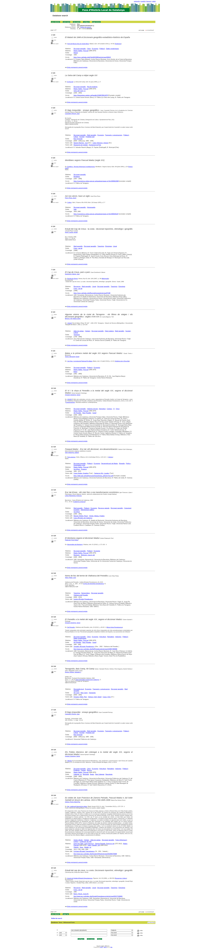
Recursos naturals (103, 508)
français (148, 1)
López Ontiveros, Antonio (100, 143)
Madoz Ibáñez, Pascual (81, 51)
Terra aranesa (71, 457)
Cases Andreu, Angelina (81, 473)
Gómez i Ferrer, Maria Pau (72, 802)
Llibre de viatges (79, 331)
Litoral (115, 246)
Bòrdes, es (87, 847)
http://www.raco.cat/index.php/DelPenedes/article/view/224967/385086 (95, 649)
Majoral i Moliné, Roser (81, 516)
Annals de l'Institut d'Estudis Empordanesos (79, 878)
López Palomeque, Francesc (73, 495)
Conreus (109, 409)
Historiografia (91, 207)
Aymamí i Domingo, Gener (72, 395)
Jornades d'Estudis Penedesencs (84, 646)
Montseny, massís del (88, 555)
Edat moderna (109, 331)
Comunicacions (70, 402)
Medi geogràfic (91, 135)
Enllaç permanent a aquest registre (77, 67)
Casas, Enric (107, 697)
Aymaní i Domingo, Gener (72, 756)
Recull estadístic (92, 87)
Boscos (89, 770)
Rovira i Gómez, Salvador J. (73, 672)
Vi (114, 409)
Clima (89, 48)
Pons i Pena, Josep (70, 198)
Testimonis (118, 44)
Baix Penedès (87, 413)
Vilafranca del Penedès (81, 595)
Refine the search (86, 27)
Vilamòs (76, 847)
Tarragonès (92, 693)
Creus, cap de (78, 248)
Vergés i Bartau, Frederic (97, 516)
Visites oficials (78, 840)
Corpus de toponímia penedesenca (93, 583)
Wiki (111, 947)
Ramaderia (110, 637)
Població (102, 48)
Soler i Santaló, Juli (94, 845)
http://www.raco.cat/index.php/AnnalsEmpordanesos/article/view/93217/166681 (98, 896)
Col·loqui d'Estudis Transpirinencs (84, 851)
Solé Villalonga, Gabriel (72, 452)
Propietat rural (90, 137)
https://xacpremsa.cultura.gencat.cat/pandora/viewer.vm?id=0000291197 (96, 214)
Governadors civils (79, 465)
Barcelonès (109, 774)
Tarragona (77, 334)
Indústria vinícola (92, 409)
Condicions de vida (85, 841)
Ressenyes (77, 286)
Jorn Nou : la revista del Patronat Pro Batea (79, 361)
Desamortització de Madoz (109, 463)
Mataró (76, 53)
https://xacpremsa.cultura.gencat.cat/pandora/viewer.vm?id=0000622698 (96, 181)
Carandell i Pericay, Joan (72, 113)
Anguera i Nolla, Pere (80, 697)
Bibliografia (105, 278)
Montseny (77, 555)
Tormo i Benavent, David (72, 356)
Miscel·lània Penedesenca (114, 627)
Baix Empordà (78, 139)
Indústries (118, 637)
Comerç (83, 770)
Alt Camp (76, 693)
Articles (110, 457)
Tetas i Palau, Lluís (70, 577)
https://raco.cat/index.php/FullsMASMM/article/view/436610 (92, 57)
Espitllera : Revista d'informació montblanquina (81, 166)
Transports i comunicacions (113, 135)
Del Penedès (71, 627)
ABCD (105, 947)
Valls (75, 209)
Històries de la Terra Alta (122, 361)
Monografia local (79, 689)
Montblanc (77, 176)
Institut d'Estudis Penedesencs (83, 599)
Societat (81, 137)
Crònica (76, 841)
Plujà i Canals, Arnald (71, 232)
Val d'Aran (77, 469)
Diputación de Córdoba (81, 145)
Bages (92, 774)
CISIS (101, 947)
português (137, 1)
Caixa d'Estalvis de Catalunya (83, 518)
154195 (69, 399)
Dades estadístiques (112, 48)
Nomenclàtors (85, 593)
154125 (69, 323)
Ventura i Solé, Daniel (94, 697)
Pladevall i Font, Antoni (71, 540)
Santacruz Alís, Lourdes (101, 473)
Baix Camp (84, 693)
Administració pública (87, 510)
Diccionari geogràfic (80, 48)
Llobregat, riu (78, 774)
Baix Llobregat (99, 774)
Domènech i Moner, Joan (72, 274)
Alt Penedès (77, 413)
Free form (152, 922)
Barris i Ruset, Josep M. (81, 894)
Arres (81, 847)
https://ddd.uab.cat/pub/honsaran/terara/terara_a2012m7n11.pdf (93, 476)
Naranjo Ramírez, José (81, 143)
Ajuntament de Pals (95, 145)
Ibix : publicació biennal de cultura (77, 806)
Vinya (117, 409)
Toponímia (101, 246)
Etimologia (108, 246)
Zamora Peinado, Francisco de (104, 843)
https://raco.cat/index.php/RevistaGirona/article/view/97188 (92, 293)
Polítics (128, 463)
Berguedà (86, 774)
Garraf (94, 413)
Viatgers (87, 331)
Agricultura (102, 409)
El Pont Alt (70, 82)
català (154, 1)
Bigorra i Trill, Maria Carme (73, 318)
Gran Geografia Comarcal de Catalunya (87, 679)
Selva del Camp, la (79, 91)
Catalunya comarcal (79, 501)
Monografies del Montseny (75, 544)
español (143, 1)
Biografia (122, 463)
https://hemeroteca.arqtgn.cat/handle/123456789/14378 (91, 95)
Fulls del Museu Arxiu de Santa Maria (78, 44)
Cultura (76, 137)
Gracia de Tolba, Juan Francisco (84, 843)
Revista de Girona (72, 278)
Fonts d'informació (121, 840)
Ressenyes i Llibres (121, 878)
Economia (95, 48)
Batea (75, 371)
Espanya (84, 469)
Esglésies (77, 770)
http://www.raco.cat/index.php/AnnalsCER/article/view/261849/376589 (95, 854)
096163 (69, 761)
